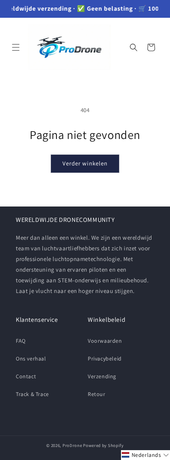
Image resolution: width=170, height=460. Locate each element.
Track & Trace (32, 394)
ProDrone (72, 445)
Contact (26, 376)
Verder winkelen (85, 163)
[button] (16, 47)
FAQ (21, 340)
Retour (97, 394)
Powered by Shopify (103, 445)
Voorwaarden (105, 340)
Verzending (102, 376)
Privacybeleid (105, 358)
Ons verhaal (31, 358)
